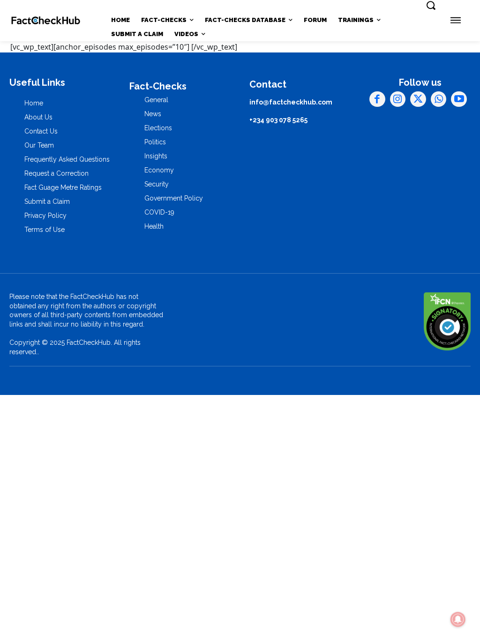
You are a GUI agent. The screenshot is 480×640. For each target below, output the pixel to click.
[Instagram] (398, 99)
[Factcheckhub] (45, 20)
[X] (418, 99)
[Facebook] (377, 99)
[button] (431, 5)
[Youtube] (459, 99)
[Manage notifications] (457, 619)
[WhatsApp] (439, 99)
